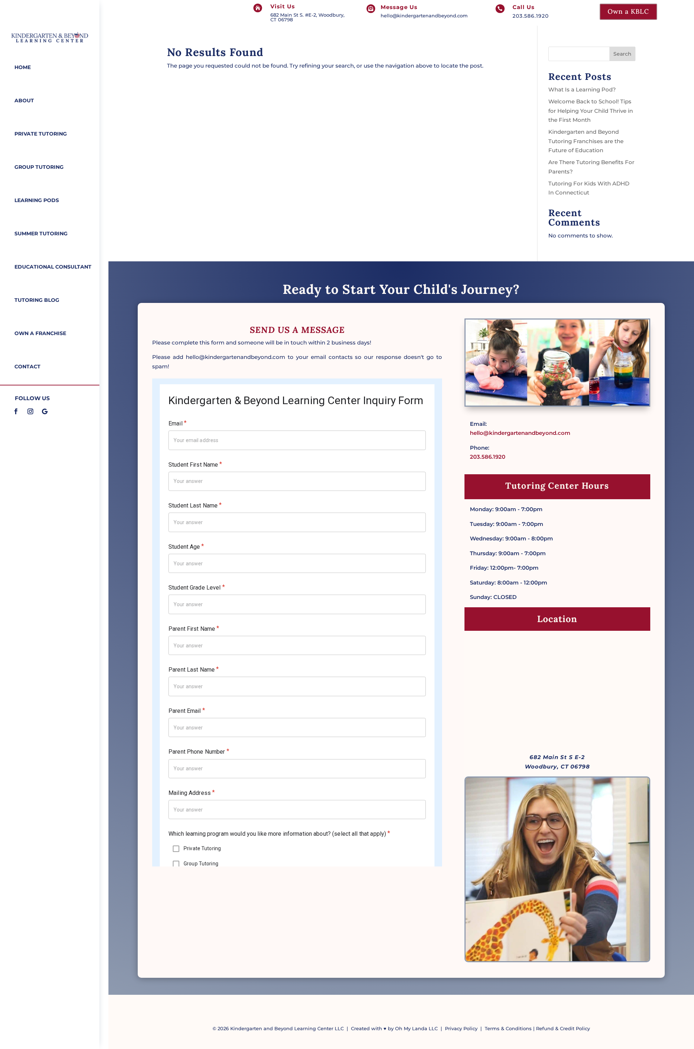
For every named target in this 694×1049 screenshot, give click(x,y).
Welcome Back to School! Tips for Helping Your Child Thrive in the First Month (590, 110)
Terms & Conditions (508, 1028)
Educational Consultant (52, 267)
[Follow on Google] (45, 411)
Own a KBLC (628, 11)
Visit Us (282, 6)
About (24, 100)
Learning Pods (36, 200)
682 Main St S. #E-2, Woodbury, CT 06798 (307, 17)
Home (22, 67)
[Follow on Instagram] (30, 411)
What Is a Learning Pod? (582, 89)
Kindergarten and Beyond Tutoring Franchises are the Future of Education (586, 141)
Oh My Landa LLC (416, 1028)
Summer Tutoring (41, 233)
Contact (27, 366)
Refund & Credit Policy (563, 1028)
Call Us (524, 7)
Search (622, 54)
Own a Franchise (40, 333)
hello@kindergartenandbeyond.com (424, 15)
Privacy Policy (461, 1028)
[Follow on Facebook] (16, 411)
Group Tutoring (39, 167)
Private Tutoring (40, 133)
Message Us (399, 7)
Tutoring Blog (36, 300)
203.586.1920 (531, 16)
